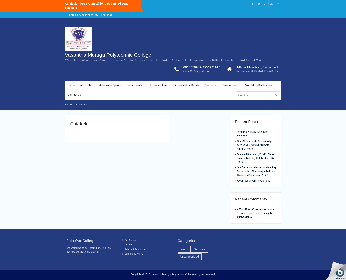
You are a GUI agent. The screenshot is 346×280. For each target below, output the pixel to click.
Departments (134, 85)
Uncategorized (189, 256)
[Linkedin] (265, 3)
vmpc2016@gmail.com (196, 71)
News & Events (231, 85)
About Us (85, 85)
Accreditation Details (187, 85)
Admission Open (109, 85)
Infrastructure (158, 85)
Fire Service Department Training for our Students (255, 213)
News (184, 249)
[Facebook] (252, 3)
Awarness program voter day (253, 180)
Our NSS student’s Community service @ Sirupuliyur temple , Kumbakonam (254, 145)
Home (71, 85)
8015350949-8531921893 (201, 67)
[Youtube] (271, 3)
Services (199, 249)
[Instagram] (278, 3)
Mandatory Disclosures (258, 85)
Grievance (210, 85)
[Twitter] (259, 3)
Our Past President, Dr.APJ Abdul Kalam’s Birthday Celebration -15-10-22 (256, 158)
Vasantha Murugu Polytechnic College (108, 55)
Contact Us (74, 94)
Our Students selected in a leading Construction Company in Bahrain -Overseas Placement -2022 (256, 171)
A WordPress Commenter (251, 209)
